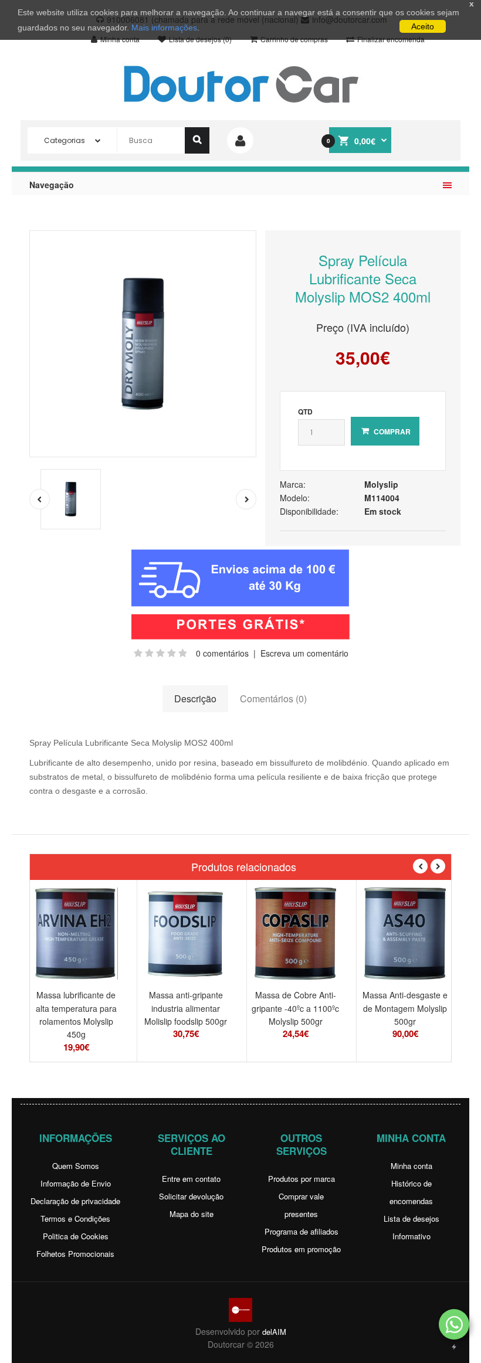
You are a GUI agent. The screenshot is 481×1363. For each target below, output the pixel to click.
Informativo (411, 1236)
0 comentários (222, 653)
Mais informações (164, 27)
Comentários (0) (273, 698)
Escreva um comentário (304, 653)
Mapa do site (192, 1213)
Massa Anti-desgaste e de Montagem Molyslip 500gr (405, 1008)
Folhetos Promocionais (75, 1253)
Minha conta (411, 1165)
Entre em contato (191, 1178)
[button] (454, 1324)
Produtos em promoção (301, 1249)
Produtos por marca (301, 1178)
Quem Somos (75, 1165)
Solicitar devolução (191, 1196)
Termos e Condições (75, 1218)
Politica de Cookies (76, 1236)
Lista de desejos (411, 1218)
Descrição (195, 698)
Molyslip (381, 484)
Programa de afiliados (301, 1231)
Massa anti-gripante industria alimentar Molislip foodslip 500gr (185, 1008)
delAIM (274, 1331)
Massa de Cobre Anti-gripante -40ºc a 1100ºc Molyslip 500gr (295, 1008)
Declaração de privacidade (75, 1200)
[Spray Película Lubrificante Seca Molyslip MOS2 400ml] (143, 344)
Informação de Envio (75, 1183)
